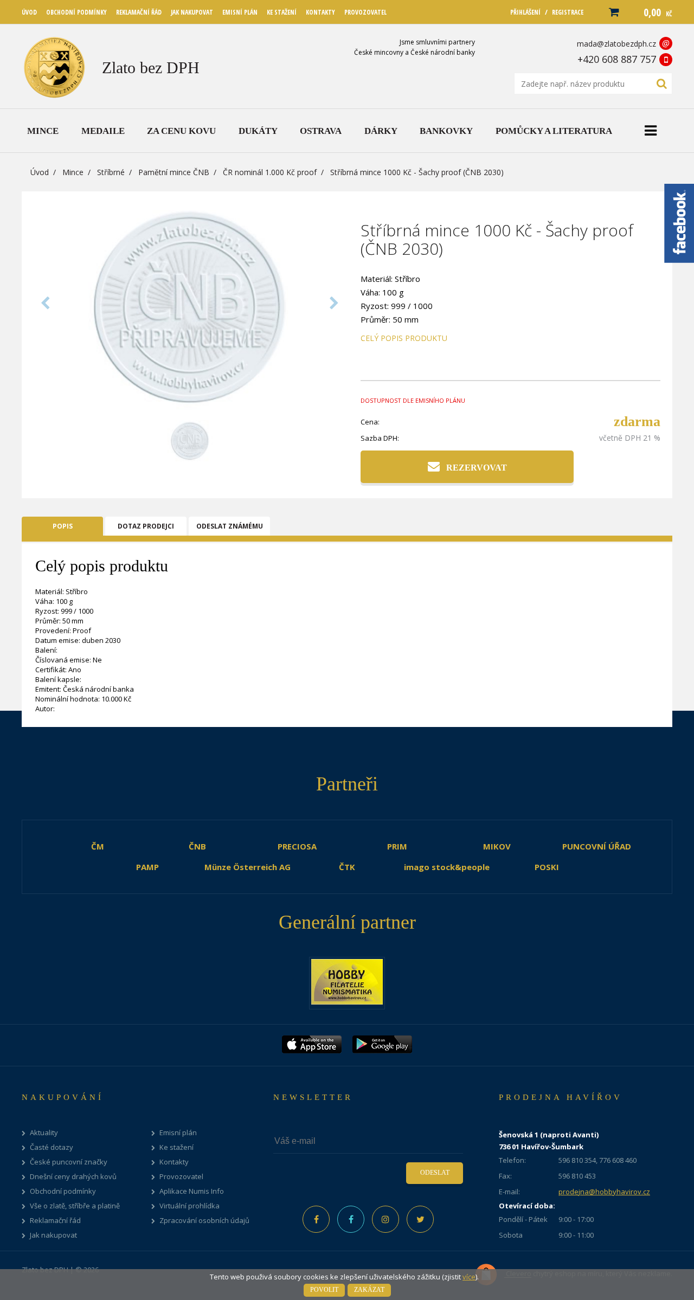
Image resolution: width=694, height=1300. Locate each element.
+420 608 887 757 (616, 59)
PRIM (397, 846)
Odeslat (434, 1172)
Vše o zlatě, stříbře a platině (75, 1206)
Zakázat (369, 1289)
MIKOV (497, 846)
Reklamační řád (55, 1221)
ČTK (347, 866)
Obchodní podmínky (63, 1191)
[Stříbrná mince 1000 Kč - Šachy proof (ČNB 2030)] (190, 408)
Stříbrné (111, 172)
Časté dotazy (51, 1147)
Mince (72, 172)
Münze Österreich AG (247, 866)
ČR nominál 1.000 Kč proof (270, 172)
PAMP (147, 866)
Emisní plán (178, 1133)
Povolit (324, 1289)
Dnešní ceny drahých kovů (73, 1177)
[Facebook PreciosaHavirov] (316, 1219)
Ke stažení (176, 1147)
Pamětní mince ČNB (173, 172)
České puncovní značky (68, 1162)
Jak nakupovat (53, 1235)
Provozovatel (181, 1177)
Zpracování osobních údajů (204, 1221)
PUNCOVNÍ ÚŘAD (596, 846)
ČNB (197, 846)
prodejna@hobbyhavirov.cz (604, 1191)
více (468, 1277)
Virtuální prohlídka (189, 1206)
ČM (97, 846)
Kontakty (174, 1162)
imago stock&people (447, 866)
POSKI (547, 866)
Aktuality (44, 1133)
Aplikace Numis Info (191, 1191)
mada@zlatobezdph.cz (616, 43)
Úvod (39, 172)
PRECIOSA (297, 846)
